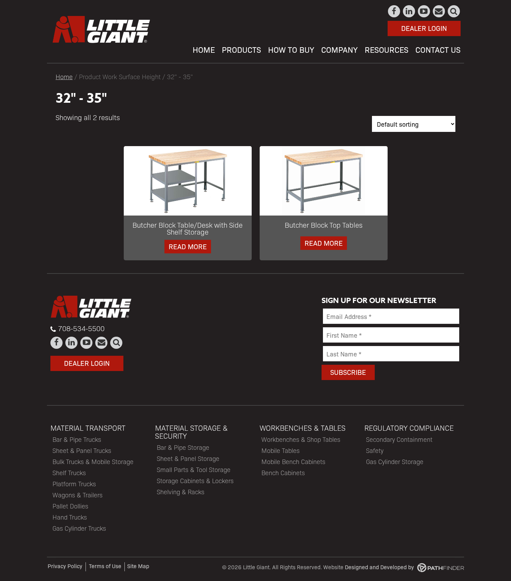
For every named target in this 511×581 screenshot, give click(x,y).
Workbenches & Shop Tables (300, 439)
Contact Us (439, 11)
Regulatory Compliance (409, 427)
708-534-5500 (81, 328)
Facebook (394, 11)
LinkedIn (409, 11)
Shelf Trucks (69, 473)
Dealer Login (424, 28)
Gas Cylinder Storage (394, 461)
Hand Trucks (69, 517)
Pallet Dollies (70, 506)
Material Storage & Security (191, 431)
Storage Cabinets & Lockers (195, 481)
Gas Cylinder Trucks (79, 528)
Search (454, 11)
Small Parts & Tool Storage (193, 469)
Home (64, 76)
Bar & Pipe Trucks (76, 439)
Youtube (424, 11)
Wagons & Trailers (77, 495)
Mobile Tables (280, 450)
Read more (188, 246)
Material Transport (87, 427)
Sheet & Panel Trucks (81, 450)
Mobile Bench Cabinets (293, 461)
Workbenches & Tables (303, 427)
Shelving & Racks (180, 492)
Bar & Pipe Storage (183, 447)
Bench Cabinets (283, 473)
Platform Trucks (74, 484)
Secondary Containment (399, 439)
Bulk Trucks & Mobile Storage (92, 461)
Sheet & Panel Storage (188, 458)
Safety (374, 450)
